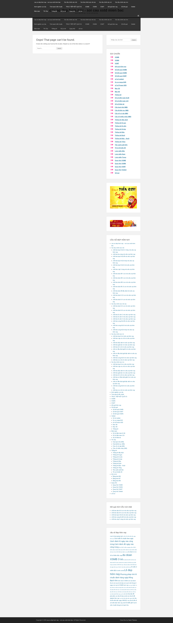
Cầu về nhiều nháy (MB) (123, 116)
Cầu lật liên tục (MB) (121, 110)
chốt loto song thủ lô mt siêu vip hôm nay (125, 357)
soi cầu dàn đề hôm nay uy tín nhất (117, 594)
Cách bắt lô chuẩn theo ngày (123, 538)
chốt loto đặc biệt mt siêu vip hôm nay (124, 342)
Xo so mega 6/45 (120, 82)
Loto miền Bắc (120, 151)
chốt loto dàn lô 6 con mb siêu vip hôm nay (123, 512)
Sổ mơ (117, 173)
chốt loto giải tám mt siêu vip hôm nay (124, 345)
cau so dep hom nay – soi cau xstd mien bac (47, 2)
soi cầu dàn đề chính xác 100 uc (129, 591)
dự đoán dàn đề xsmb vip (128, 559)
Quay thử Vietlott (120, 170)
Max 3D (117, 88)
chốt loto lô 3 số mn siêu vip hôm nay (124, 375)
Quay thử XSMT (120, 166)
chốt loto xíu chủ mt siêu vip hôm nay (124, 360)
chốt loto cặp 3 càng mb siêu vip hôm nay (123, 519)
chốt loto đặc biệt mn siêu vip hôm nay (124, 370)
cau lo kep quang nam (116, 536)
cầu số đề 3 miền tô (124, 549)
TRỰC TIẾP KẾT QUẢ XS (74, 6)
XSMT (102, 6)
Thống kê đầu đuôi (121, 120)
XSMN (95, 6)
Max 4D (117, 91)
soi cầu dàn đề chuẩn (130, 587)
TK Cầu (45, 11)
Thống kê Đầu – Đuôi (122, 138)
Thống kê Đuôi (120, 135)
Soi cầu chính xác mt (105, 2)
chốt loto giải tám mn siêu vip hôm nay (124, 373)
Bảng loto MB (117, 476)
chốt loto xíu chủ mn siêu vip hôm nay (124, 390)
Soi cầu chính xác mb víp (88, 2)
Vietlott (133, 6)
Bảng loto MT (117, 478)
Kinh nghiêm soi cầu (40, 6)
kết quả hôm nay (113, 6)
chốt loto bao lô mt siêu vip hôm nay (123, 336)
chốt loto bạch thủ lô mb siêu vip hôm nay (123, 515)
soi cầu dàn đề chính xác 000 (126, 589)
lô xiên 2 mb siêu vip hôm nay (124, 567)
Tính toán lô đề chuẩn (56, 6)
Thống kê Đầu (120, 132)
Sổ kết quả (124, 6)
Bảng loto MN (117, 480)
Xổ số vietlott (116, 418)
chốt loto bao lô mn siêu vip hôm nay (123, 364)
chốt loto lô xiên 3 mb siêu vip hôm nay (124, 317)
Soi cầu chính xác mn (121, 2)
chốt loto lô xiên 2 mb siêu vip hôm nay (124, 314)
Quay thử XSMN (120, 163)
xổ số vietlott (119, 79)
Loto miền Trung (120, 157)
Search (134, 40)
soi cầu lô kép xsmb (121, 596)
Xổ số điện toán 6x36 (122, 98)
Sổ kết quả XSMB (121, 70)
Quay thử (72, 11)
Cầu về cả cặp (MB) (121, 113)
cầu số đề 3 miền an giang (124, 547)
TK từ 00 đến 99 (120, 148)
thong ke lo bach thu (123, 605)
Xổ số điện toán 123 (121, 101)
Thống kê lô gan (120, 123)
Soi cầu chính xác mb (70, 2)
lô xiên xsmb (120, 570)
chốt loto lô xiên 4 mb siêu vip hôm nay (124, 319)
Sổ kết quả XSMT (121, 76)
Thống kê (54, 11)
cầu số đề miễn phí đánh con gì (121, 551)
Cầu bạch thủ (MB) (121, 107)
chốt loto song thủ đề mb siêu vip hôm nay (123, 517)
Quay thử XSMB (120, 160)
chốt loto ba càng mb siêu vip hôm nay (124, 254)
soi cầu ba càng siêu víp (119, 587)
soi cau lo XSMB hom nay (121, 585)
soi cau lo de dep (118, 583)
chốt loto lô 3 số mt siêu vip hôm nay (123, 347)
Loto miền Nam (120, 154)
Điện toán (37, 11)
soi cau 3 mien (123, 580)
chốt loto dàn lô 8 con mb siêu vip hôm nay (123, 510)
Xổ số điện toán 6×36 (119, 433)
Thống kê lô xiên (120, 126)
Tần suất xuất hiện (121, 145)
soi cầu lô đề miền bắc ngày (126, 598)
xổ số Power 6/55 (121, 85)
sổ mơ (81, 11)
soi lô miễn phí (128, 603)
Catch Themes (132, 620)
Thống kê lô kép (120, 129)
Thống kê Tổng (120, 141)
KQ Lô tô (63, 11)
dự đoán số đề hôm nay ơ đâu (119, 564)
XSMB (87, 6)
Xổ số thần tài (119, 104)
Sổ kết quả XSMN (121, 73)
